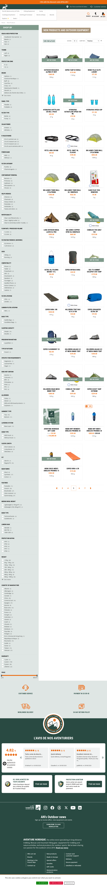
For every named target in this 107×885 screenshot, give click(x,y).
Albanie (6, 589)
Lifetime (6, 667)
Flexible (6, 105)
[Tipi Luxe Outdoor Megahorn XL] (51, 223)
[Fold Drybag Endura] (72, 263)
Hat (5, 44)
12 (5, 67)
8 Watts (6, 128)
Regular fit (7, 463)
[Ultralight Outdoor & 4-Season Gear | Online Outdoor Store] (5, 7)
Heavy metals (8, 202)
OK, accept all (43, 883)
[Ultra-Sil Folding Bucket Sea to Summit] (51, 263)
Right (6, 55)
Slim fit (6, 461)
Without (7, 158)
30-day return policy (81, 712)
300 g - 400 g (8, 572)
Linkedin (80, 808)
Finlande (7, 610)
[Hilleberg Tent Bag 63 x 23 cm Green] (72, 303)
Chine (6, 598)
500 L (6, 311)
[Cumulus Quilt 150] (94, 223)
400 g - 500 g (8, 574)
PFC (5, 387)
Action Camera (8, 285)
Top (5, 415)
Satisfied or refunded (73, 865)
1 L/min (6, 232)
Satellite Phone (9, 283)
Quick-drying (8, 495)
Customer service (25, 694)
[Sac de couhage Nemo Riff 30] (94, 422)
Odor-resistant (8, 493)
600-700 (6, 530)
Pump (6, 118)
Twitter (66, 808)
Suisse (6, 646)
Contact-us (31, 865)
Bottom (6, 417)
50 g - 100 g (7, 563)
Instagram (45, 808)
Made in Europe (52, 857)
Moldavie (7, 629)
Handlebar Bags (9, 322)
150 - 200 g (7, 567)
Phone (6, 266)
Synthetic (7, 474)
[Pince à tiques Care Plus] (94, 184)
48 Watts (7, 130)
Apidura (6, 76)
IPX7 (5, 549)
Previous (56, 488)
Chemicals (7, 199)
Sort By (82, 41)
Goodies (49, 864)
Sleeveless (7, 451)
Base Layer (7, 426)
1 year (6, 659)
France (6, 612)
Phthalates (7, 382)
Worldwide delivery (25, 712)
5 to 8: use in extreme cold (12, 146)
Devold (6, 90)
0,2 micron (7, 243)
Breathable (7, 491)
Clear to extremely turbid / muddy (15, 223)
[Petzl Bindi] (51, 144)
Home (3, 23)
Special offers (51, 860)
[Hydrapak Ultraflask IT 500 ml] (51, 103)
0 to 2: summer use (10, 139)
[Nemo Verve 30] (51, 462)
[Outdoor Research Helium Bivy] (51, 63)
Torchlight (7, 281)
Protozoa (7, 181)
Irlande (6, 619)
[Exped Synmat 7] (72, 462)
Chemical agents (9, 169)
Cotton (6, 477)
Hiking (6, 255)
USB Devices (8, 288)
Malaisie (6, 627)
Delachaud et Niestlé (10, 88)
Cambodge (7, 593)
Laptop (6, 290)
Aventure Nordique (10, 78)
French (6, 352)
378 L (6, 299)
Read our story (62, 848)
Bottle (6, 116)
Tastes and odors (9, 209)
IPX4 (5, 544)
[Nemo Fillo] (94, 63)
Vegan (6, 366)
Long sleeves (8, 449)
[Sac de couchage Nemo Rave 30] (72, 422)
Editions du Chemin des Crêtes (13, 93)
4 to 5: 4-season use (10, 144)
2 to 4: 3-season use (10, 141)
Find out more (41, 784)
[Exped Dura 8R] (51, 303)
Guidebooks (8, 518)
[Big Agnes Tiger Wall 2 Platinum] (94, 144)
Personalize (69, 883)
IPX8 (5, 551)
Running (7, 257)
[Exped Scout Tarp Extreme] (94, 383)
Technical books (9, 516)
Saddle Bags (8, 320)
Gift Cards (50, 867)
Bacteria (6, 178)
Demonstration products (52, 871)
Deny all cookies (57, 883)
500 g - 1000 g (8, 577)
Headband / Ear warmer (11, 37)
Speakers (7, 278)
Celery (6, 398)
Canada (6, 596)
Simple (6, 331)
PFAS (6, 385)
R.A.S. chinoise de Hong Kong (13, 636)
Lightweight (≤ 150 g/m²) (11, 505)
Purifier (6, 167)
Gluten (6, 401)
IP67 (5, 541)
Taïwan (6, 648)
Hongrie (6, 615)
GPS (5, 273)
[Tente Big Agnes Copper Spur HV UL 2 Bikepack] (72, 223)
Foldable (7, 107)
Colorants (7, 377)
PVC (5, 389)
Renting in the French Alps (32, 861)
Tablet (6, 269)
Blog (32, 807)
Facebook (52, 808)
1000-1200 (7, 532)
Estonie (6, 605)
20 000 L (6, 302)
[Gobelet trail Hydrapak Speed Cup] (94, 103)
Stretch (6, 488)
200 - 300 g (7, 570)
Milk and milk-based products (13, 403)
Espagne (7, 603)
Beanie (6, 39)
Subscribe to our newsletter (53, 825)
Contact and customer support (72, 855)
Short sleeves (8, 447)
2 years (6, 662)
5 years (6, 664)
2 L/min (6, 234)
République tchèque (10, 638)
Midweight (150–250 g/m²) (12, 507)
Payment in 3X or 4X (81, 694)
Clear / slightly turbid (10, 220)
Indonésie (7, 617)
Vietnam (7, 650)
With (5, 155)
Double (6, 334)
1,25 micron (8, 246)
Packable (7, 486)
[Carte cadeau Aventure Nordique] (51, 422)
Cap (5, 42)
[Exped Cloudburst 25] (51, 343)
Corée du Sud (8, 600)
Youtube (73, 808)
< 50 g (6, 560)
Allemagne (7, 591)
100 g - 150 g (8, 565)
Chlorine (7, 197)
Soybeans (7, 405)
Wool (6, 472)
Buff (5, 81)
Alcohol (6, 375)
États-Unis (7, 608)
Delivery (69, 859)
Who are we (31, 854)
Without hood (8, 438)
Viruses (6, 188)
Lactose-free (8, 363)
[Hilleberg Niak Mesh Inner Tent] (72, 343)
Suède (6, 643)
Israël (6, 622)
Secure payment (71, 862)
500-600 (6, 528)
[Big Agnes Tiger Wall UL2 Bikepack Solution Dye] (72, 184)
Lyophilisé (7, 343)
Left (5, 53)
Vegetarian (7, 361)
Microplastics (8, 185)
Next (90, 488)
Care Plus (7, 83)
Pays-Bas (7, 631)
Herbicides (7, 206)
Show (69, 41)
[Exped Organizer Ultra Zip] (94, 303)
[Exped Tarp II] (72, 63)
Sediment (7, 183)
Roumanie (7, 641)
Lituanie (6, 624)
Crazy (6, 86)
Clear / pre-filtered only (11, 218)
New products (52, 854)
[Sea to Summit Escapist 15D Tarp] (94, 263)
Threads (59, 808)
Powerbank (7, 271)
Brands (29, 857)
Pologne (7, 634)
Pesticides (7, 204)
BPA (5, 380)
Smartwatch (8, 276)
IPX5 (5, 546)
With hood (7, 435)
